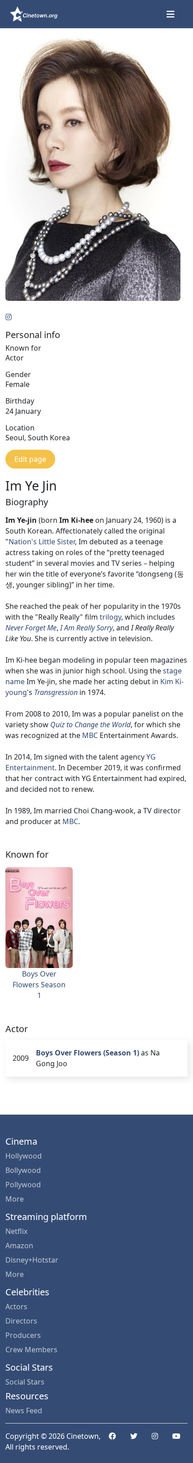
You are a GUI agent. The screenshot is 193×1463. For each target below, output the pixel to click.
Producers (23, 1335)
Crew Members (31, 1349)
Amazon (19, 1245)
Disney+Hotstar (31, 1260)
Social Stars (24, 1382)
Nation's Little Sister (42, 542)
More (14, 1199)
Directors (21, 1321)
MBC (90, 735)
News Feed (23, 1410)
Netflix (16, 1231)
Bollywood (23, 1170)
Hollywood (23, 1156)
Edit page (30, 459)
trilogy (110, 617)
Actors (16, 1306)
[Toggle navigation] (170, 14)
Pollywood (23, 1185)
